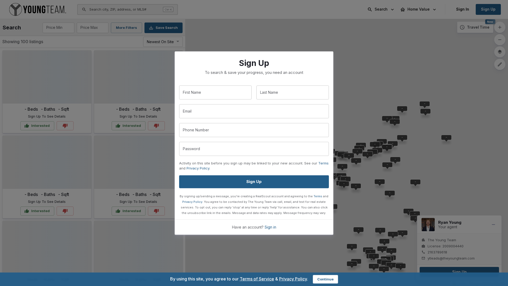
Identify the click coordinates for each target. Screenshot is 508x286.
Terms (323, 163)
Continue (325, 279)
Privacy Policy (198, 168)
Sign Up (254, 181)
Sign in (270, 227)
